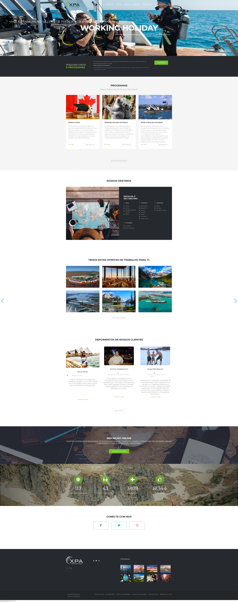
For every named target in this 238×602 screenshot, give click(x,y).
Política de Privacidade (139, 594)
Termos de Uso (153, 594)
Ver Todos (119, 411)
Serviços (136, 4)
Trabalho (109, 4)
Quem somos (99, 594)
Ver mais (71, 144)
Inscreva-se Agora (119, 451)
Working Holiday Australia (116, 122)
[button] (170, 4)
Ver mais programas (119, 161)
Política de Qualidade (123, 594)
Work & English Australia (152, 122)
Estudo (119, 4)
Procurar (161, 63)
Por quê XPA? (110, 594)
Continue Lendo (82, 399)
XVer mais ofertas (119, 318)
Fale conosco (160, 4)
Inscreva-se (90, 145)
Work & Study (74, 122)
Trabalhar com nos (166, 594)
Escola (127, 4)
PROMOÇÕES (147, 4)
